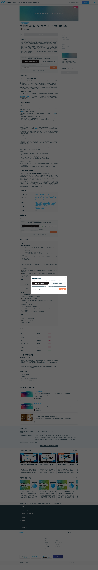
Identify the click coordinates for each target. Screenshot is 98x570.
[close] (65, 277)
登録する (62, 289)
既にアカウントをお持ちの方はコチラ (49, 292)
